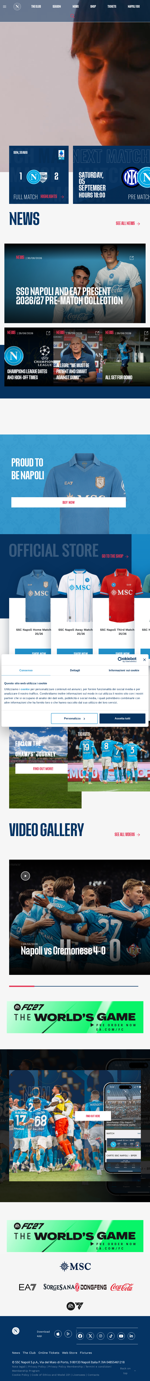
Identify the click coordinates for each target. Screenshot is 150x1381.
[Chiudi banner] (144, 659)
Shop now (39, 653)
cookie (25, 689)
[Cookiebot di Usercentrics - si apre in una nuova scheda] (120, 660)
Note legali (19, 1366)
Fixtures (86, 1352)
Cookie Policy (20, 1374)
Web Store (69, 1352)
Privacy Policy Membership (65, 1366)
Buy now (69, 502)
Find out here (93, 1116)
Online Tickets (48, 1352)
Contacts (93, 1374)
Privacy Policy (37, 1366)
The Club (29, 1352)
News (16, 1352)
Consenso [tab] (26, 670)
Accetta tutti (122, 718)
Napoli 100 (134, 6)
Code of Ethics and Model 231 (51, 1374)
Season (57, 6)
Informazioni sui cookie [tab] (124, 670)
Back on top (125, 1371)
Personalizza (72, 718)
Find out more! (43, 768)
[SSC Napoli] (17, 6)
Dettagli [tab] (75, 670)
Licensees (78, 1374)
